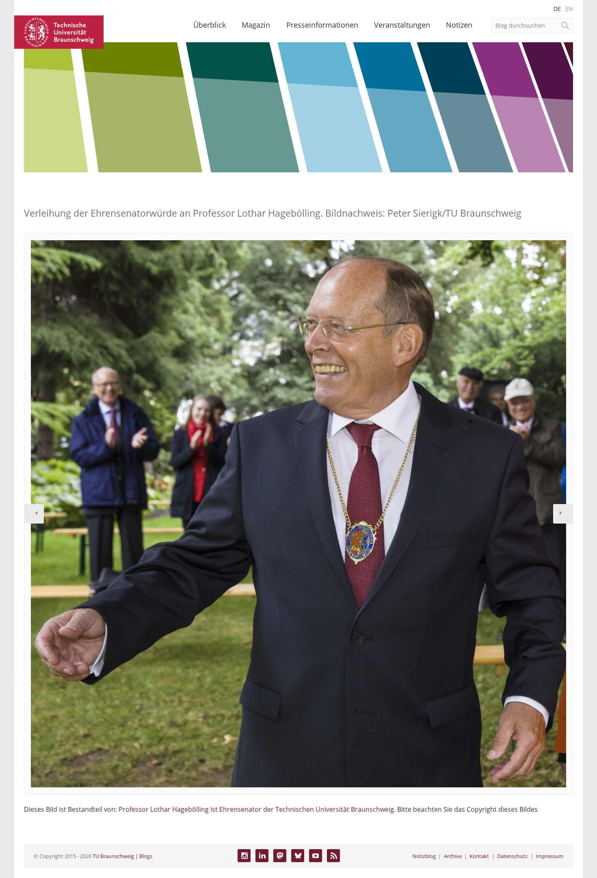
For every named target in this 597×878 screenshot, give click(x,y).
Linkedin (261, 855)
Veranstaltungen (402, 25)
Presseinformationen (322, 25)
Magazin (256, 25)
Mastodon (279, 855)
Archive (453, 856)
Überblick (209, 25)
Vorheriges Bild (34, 514)
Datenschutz (512, 856)
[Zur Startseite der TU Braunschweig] (59, 31)
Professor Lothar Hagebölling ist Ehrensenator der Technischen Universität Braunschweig (256, 809)
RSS (333, 855)
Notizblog (424, 856)
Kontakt (479, 856)
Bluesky (297, 855)
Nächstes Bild (563, 514)
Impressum (549, 856)
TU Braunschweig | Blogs (122, 856)
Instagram (244, 855)
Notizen (459, 25)
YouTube (315, 855)
